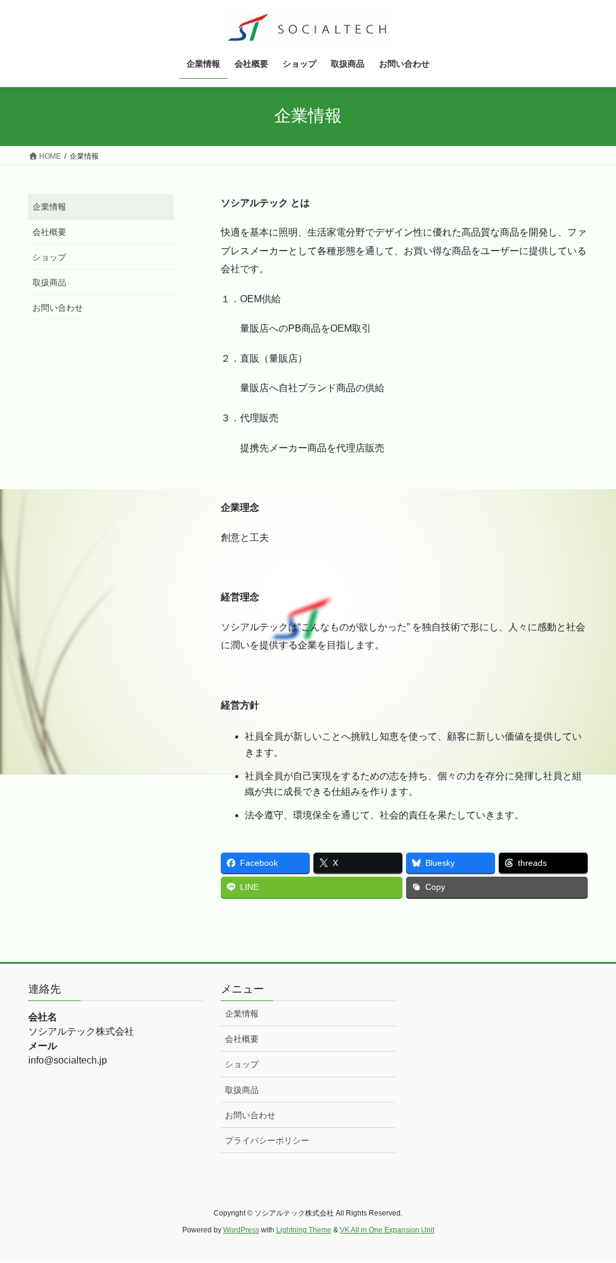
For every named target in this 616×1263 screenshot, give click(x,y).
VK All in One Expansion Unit (387, 1230)
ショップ (49, 257)
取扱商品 (49, 282)
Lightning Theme (303, 1230)
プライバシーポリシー (267, 1140)
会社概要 (49, 232)
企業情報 (49, 207)
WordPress (241, 1230)
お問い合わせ (57, 307)
